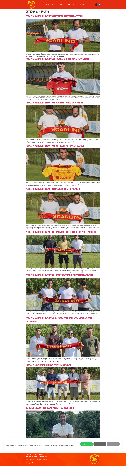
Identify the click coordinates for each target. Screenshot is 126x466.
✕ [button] (119, 439)
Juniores (67, 4)
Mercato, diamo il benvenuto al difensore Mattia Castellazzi (55, 145)
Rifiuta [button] (100, 444)
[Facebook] (99, 4)
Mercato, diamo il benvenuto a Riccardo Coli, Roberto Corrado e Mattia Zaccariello (60, 320)
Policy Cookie (43, 459)
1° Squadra (59, 4)
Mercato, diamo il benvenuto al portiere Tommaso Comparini (54, 102)
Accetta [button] (87, 444)
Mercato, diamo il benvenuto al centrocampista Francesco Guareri (58, 59)
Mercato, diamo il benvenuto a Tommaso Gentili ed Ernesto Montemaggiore (61, 232)
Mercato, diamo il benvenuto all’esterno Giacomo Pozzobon (54, 16)
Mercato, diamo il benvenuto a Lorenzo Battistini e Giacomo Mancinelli (59, 275)
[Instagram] (96, 4)
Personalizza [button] (114, 444)
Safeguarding (30, 463)
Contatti (82, 4)
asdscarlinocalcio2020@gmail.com (36, 456)
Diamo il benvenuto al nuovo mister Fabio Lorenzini (50, 408)
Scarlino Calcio (48, 4)
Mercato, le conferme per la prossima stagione (48, 364)
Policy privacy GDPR (32, 459)
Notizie (75, 4)
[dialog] (63, 445)
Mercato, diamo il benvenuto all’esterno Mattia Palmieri (53, 189)
